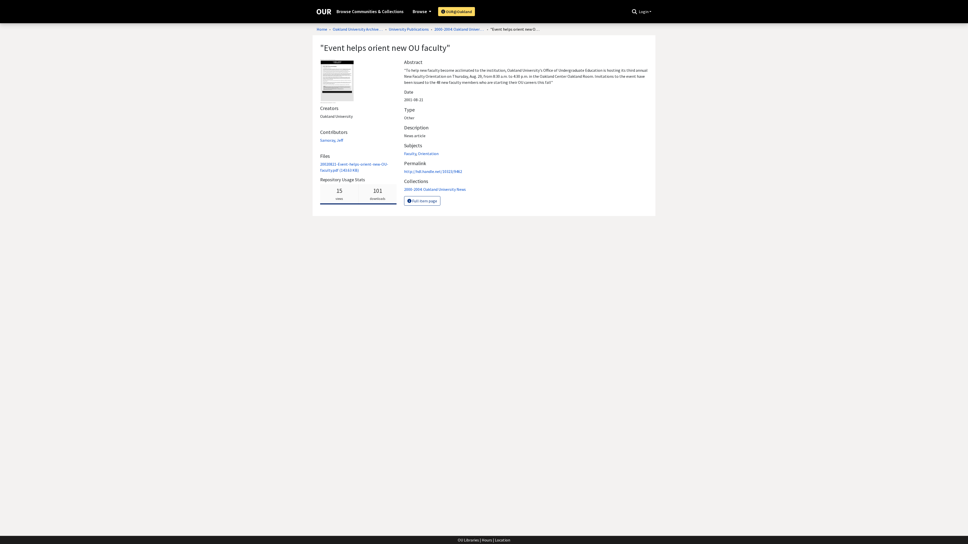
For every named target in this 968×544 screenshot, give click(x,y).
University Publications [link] (409, 29)
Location (502, 539)
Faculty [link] (410, 153)
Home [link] (322, 29)
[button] (634, 12)
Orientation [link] (428, 153)
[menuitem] (421, 11)
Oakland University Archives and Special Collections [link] (358, 29)
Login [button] (644, 11)
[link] (435, 189)
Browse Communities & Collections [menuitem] (370, 11)
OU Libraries (468, 539)
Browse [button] (420, 11)
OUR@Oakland (458, 11)
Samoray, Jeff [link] (331, 140)
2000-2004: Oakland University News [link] (459, 29)
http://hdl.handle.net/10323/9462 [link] (433, 171)
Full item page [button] (424, 200)
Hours (487, 539)
